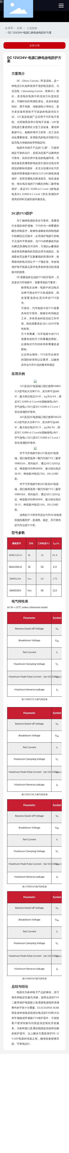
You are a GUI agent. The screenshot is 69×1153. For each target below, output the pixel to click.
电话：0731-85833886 (20, 1079)
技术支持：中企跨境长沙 (29, 1135)
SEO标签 (49, 1135)
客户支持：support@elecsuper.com (27, 1104)
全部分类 (34, 45)
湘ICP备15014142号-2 (34, 1131)
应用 (19, 28)
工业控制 (32, 28)
